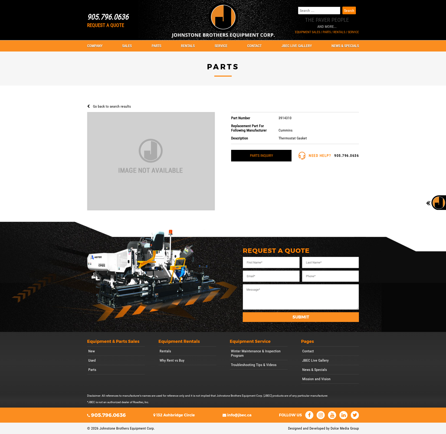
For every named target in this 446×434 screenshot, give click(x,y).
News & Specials (345, 46)
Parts (156, 46)
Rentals (188, 46)
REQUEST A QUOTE (105, 25)
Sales (127, 46)
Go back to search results (112, 106)
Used (92, 360)
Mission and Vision (316, 379)
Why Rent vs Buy (172, 360)
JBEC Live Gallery (297, 46)
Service (221, 46)
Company (94, 46)
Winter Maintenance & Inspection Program (256, 353)
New (91, 351)
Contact (254, 46)
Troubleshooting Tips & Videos (253, 365)
